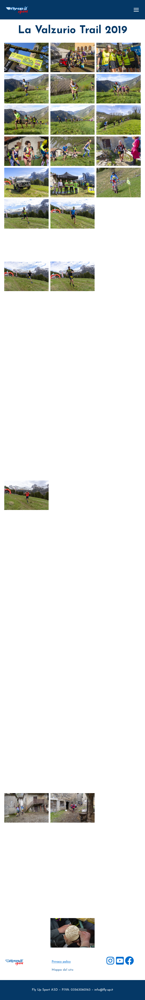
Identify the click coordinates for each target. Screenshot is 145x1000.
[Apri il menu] (136, 10)
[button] (26, 57)
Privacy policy (61, 961)
